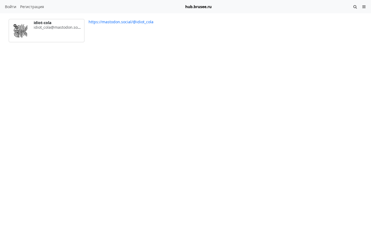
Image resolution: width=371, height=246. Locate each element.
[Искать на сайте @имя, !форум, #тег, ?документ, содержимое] (355, 6)
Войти (10, 6)
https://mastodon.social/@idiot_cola (121, 21)
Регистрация (32, 6)
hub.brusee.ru (198, 6)
